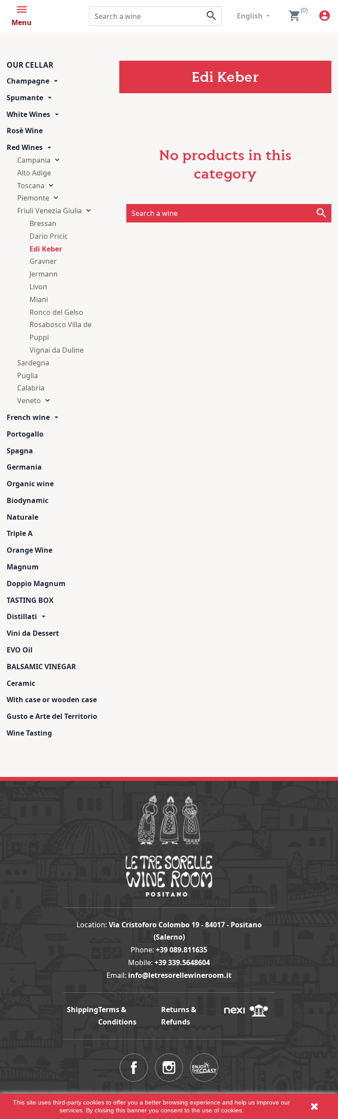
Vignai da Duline (56, 350)
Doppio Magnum (36, 583)
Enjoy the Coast (204, 1067)
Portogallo (25, 434)
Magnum (23, 567)
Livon (38, 287)
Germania (24, 467)
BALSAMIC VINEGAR (41, 666)
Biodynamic (27, 500)
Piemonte (33, 198)
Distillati (22, 616)
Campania (34, 160)
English (251, 16)
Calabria (30, 388)
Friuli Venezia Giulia (49, 210)
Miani (38, 299)
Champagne (28, 81)
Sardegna (33, 363)
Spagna (20, 451)
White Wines (28, 114)
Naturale (22, 517)
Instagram (169, 1067)
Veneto (29, 400)
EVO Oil (20, 650)
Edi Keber (45, 249)
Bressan (42, 223)
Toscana (30, 185)
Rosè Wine (25, 130)
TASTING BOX (30, 600)
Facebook (134, 1067)
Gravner (43, 261)
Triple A (20, 533)
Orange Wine (29, 550)
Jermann (43, 274)
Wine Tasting (29, 733)
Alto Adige (34, 173)
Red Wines (25, 147)
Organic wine (30, 483)
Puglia (27, 375)
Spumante (25, 97)
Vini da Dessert (33, 633)
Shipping (82, 1009)
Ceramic (21, 683)
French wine (28, 417)
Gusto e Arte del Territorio (52, 716)
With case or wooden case (52, 699)
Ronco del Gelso (56, 312)
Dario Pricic (48, 236)
